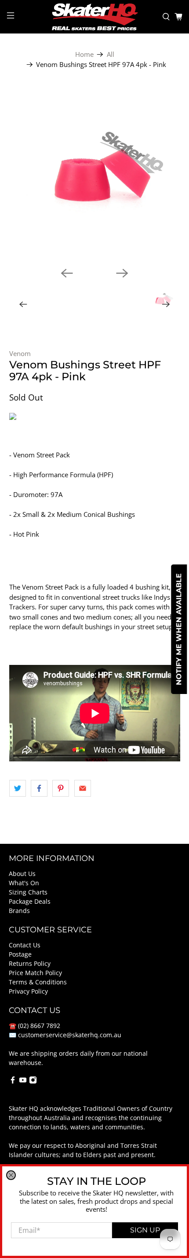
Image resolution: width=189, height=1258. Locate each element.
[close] (11, 1175)
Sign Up (145, 1230)
